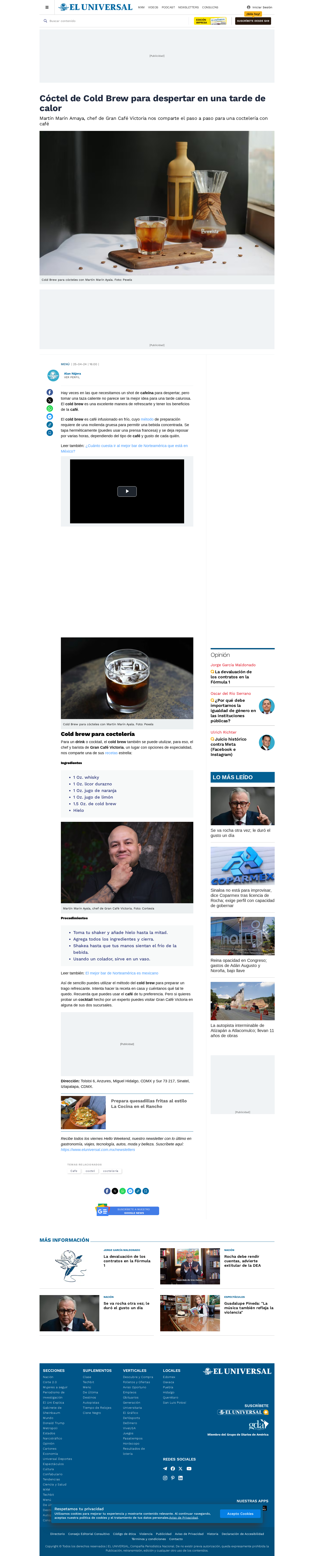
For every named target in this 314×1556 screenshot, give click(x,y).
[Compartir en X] (50, 400)
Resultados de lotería (134, 1451)
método (148, 419)
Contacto (176, 1539)
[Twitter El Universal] (180, 1469)
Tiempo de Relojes (97, 1407)
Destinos (89, 1397)
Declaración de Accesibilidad (243, 1534)
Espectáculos (53, 1464)
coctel (90, 1170)
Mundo (48, 1418)
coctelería (110, 1170)
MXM (141, 7)
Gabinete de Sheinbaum (52, 1410)
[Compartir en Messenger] (50, 416)
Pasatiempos (133, 1438)
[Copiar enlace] (50, 424)
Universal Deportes (57, 1458)
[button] (253, 21)
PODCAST (168, 7)
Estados (49, 1433)
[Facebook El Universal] (173, 1469)
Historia (212, 1534)
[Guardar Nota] (50, 433)
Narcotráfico (52, 1438)
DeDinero (130, 1423)
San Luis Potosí (174, 1402)
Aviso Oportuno (134, 1387)
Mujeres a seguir (55, 1387)
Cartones (50, 1448)
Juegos (128, 1433)
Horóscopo (131, 1443)
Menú (65, 364)
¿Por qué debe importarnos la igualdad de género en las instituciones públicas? (233, 710)
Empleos (129, 1392)
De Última (90, 1392)
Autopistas (91, 1402)
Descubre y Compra (138, 1377)
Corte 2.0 (50, 1382)
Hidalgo (169, 1392)
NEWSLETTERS (188, 7)
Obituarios (131, 1397)
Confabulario (52, 1474)
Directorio (57, 1534)
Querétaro (170, 1397)
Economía (50, 1453)
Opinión (220, 654)
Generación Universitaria (132, 1405)
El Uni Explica (53, 1402)
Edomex (169, 1377)
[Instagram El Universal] (165, 1478)
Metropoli (50, 1428)
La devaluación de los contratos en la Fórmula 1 (231, 677)
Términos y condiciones (149, 1539)
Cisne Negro (92, 1412)
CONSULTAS (210, 7)
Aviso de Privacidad (189, 1534)
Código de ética (124, 1534)
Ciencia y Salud (55, 1484)
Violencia (146, 1534)
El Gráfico (130, 1412)
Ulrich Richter (223, 732)
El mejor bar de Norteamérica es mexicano (121, 973)
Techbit (48, 1494)
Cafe (74, 1170)
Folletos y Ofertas (136, 1382)
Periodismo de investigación (54, 1395)
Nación (48, 1377)
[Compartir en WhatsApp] (50, 408)
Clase (87, 1377)
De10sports (131, 1418)
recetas (112, 753)
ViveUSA (129, 1428)
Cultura (48, 1469)
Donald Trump (54, 1423)
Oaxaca (168, 1382)
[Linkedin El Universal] (180, 1478)
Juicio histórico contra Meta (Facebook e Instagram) (229, 747)
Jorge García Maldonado (233, 665)
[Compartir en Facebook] (50, 392)
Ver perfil (72, 377)
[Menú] (47, 7)
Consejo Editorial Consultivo (89, 1534)
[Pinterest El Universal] (173, 1478)
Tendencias (51, 1479)
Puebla (168, 1387)
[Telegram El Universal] (165, 1469)
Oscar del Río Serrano (231, 693)
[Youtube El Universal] (189, 1469)
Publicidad (164, 1534)
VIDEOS (153, 7)
